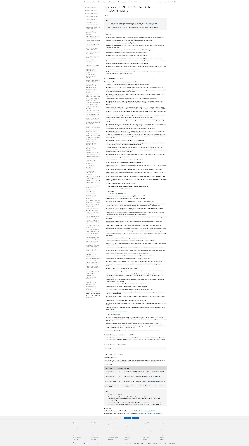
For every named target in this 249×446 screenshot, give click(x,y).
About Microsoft (162, 426)
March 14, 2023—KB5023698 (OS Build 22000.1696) (92, 138)
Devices (109, 1)
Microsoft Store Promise (94, 437)
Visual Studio (145, 439)
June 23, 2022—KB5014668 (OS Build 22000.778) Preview (93, 217)
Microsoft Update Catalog (155, 381)
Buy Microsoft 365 (133, 1)
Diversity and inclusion (163, 435)
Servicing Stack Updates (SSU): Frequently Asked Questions (143, 361)
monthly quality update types (116, 24)
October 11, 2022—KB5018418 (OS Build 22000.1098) (93, 186)
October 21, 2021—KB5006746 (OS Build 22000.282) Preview (93, 292)
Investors (161, 433)
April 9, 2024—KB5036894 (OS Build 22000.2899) (93, 52)
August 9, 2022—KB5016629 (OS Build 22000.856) (92, 205)
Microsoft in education (111, 424)
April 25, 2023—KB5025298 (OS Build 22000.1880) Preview (93, 126)
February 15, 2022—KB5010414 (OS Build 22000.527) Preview (91, 254)
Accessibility (162, 437)
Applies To (107, 15)
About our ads (165, 443)
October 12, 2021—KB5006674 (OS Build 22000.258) (93, 296)
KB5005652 (122, 193)
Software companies (146, 437)
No (135, 418)
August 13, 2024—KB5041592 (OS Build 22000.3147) (93, 37)
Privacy (138, 443)
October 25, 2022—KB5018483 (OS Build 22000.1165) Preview (93, 177)
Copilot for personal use (76, 435)
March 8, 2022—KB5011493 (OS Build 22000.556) (92, 249)
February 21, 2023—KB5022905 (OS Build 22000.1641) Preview (91, 143)
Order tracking (93, 433)
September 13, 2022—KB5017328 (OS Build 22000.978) (91, 197)
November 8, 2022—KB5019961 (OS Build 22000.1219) (91, 173)
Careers (161, 424)
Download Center (93, 426)
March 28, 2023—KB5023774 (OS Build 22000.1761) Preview (93, 134)
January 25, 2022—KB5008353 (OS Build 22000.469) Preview (93, 263)
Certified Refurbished (94, 435)
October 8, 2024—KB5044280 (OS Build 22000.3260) (93, 27)
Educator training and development (113, 435)
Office (98, 1)
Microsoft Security (127, 426)
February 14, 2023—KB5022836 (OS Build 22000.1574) (91, 148)
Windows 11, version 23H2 (91, 16)
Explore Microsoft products (77, 437)
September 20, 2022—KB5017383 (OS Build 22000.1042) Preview (91, 191)
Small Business (127, 439)
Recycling (159, 443)
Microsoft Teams (127, 435)
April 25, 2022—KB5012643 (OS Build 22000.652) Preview (93, 238)
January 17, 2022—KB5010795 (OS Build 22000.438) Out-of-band (93, 267)
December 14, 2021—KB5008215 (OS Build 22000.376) (91, 277)
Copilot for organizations (76, 433)
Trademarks (149, 443)
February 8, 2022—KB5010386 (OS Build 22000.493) (93, 259)
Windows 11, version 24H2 (91, 13)
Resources (124, 1)
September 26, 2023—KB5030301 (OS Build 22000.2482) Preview (91, 85)
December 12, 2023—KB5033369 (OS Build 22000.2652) (91, 71)
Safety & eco (155, 443)
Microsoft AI (126, 424)
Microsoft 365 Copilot (128, 437)
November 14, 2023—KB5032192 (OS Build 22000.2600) (91, 76)
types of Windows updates (149, 23)
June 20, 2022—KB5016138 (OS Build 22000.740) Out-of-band (92, 222)
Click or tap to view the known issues (113, 348)
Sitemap (127, 443)
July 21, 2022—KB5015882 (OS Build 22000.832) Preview (93, 209)
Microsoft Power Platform (128, 433)
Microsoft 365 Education (112, 430)
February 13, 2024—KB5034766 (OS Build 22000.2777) (91, 61)
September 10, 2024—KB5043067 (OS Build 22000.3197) (91, 32)
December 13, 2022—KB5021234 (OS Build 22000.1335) (91, 162)
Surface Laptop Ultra (76, 428)
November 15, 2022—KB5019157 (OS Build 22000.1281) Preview (91, 167)
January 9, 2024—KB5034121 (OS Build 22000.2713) (93, 66)
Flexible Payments (93, 439)
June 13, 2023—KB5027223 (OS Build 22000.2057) (92, 115)
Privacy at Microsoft (163, 430)
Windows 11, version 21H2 (91, 22)
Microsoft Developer (146, 426)
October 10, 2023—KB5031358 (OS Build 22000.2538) (93, 80)
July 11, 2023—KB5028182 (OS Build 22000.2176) (93, 107)
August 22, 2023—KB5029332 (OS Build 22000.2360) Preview (93, 95)
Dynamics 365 (127, 428)
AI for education (110, 439)
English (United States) (78, 442)
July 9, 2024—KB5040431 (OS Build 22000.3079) (93, 41)
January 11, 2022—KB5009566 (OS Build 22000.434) (93, 272)
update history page (153, 24)
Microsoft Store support (94, 428)
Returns (92, 430)
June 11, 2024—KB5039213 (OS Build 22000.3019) (92, 45)
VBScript (141, 159)
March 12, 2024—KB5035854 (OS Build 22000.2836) (92, 56)
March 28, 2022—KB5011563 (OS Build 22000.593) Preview (93, 245)
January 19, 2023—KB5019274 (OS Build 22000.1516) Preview (93, 153)
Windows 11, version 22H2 (91, 19)
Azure (143, 424)
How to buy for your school (112, 433)
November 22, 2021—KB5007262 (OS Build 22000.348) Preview (91, 282)
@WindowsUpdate (118, 27)
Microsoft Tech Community (147, 433)
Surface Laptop (75, 426)
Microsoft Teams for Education (113, 428)
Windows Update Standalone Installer (120, 402)
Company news (162, 428)
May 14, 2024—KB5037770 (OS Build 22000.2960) (92, 48)
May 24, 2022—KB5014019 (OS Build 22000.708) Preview (93, 230)
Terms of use (143, 443)
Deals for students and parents (113, 437)
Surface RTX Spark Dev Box (77, 430)
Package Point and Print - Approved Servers (118, 312)
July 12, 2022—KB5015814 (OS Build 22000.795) (93, 213)
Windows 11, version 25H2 (91, 10)
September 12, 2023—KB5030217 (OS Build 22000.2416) (91, 91)
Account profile (93, 424)
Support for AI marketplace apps (148, 430)
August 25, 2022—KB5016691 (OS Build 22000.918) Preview (93, 201)
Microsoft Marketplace (146, 435)
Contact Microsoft (133, 443)
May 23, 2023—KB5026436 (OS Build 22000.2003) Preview (93, 119)
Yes (127, 418)
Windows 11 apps (75, 439)
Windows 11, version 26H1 (91, 7)
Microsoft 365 (92, 1)
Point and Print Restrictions (114, 314)
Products (103, 1)
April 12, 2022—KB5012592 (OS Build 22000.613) (92, 242)
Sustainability (162, 439)
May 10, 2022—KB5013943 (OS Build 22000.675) (92, 234)
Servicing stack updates (122, 361)
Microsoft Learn (145, 428)
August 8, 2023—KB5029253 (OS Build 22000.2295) (92, 99)
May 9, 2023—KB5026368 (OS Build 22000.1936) (93, 122)
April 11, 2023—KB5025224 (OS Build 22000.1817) (92, 130)
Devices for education (111, 426)
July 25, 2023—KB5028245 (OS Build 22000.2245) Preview (93, 103)
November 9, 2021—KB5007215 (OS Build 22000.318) (91, 288)
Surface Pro (74, 424)
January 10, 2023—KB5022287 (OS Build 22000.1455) (93, 157)
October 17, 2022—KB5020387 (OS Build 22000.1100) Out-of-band (93, 182)
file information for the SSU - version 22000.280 (151, 413)
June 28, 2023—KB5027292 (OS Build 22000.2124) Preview (93, 111)
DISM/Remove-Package (149, 396)
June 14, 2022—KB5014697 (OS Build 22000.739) (92, 226)
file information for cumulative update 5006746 (144, 410)
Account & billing (117, 1)
